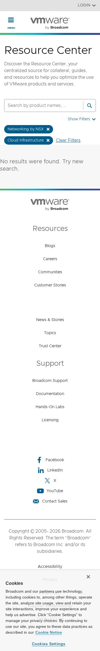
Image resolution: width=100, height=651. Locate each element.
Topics (50, 333)
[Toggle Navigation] (11, 20)
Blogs (50, 246)
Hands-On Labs (50, 407)
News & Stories (50, 320)
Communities (50, 272)
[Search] (89, 105)
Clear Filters (68, 140)
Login (84, 5)
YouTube (55, 491)
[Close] (88, 576)
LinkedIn (55, 470)
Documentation (50, 394)
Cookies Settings (49, 644)
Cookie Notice (48, 632)
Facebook (55, 460)
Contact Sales (55, 501)
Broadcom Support (50, 381)
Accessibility (50, 566)
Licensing (50, 420)
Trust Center (50, 346)
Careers (50, 259)
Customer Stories (50, 285)
